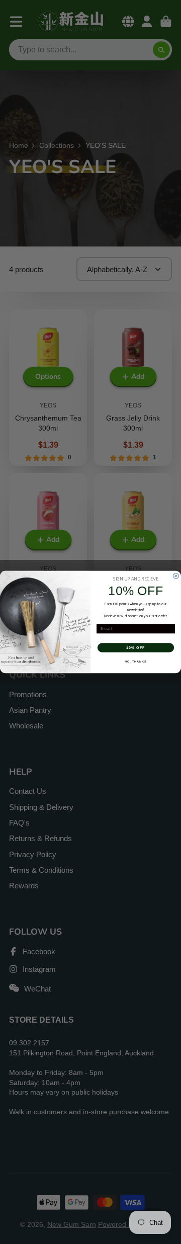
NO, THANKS (136, 661)
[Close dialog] (175, 575)
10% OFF (135, 647)
